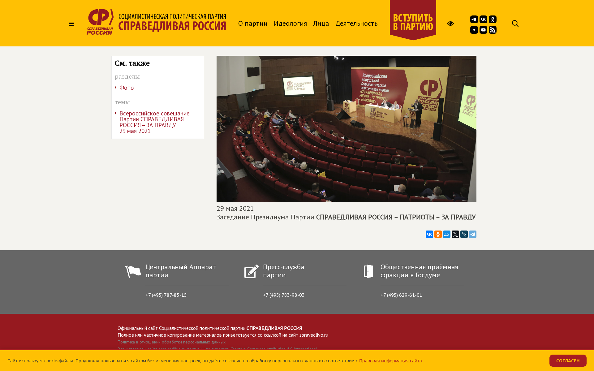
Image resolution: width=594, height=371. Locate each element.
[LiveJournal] (464, 234)
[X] (455, 234)
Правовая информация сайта (390, 361)
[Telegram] (472, 234)
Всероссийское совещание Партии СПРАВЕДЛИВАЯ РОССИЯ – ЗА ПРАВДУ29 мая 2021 (154, 122)
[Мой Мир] (446, 234)
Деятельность (356, 23)
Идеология (290, 23)
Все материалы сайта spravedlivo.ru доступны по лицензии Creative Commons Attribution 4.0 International (217, 349)
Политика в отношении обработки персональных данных (172, 342)
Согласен (568, 361)
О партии (253, 23)
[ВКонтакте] (429, 234)
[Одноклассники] (438, 234)
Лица (321, 23)
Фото (126, 87)
